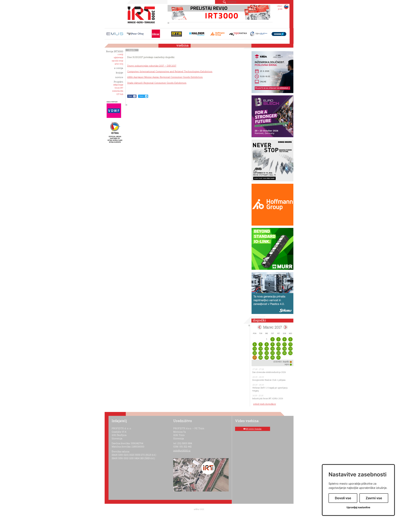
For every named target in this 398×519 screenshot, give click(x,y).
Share (130, 96)
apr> (285, 327)
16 (272, 349)
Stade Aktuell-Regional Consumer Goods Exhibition (156, 82)
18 (284, 349)
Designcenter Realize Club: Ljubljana (268, 380)
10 (278, 344)
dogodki (132, 50)
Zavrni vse (374, 498)
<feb (259, 327)
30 (272, 357)
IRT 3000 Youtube (253, 428)
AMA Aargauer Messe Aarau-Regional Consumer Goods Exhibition (165, 77)
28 (260, 357)
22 (266, 353)
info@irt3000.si (181, 450)
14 (260, 349)
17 (278, 349)
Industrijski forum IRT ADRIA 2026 (267, 398)
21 (260, 353)
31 (278, 357)
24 (278, 353)
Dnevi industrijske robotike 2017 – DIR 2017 (151, 65)
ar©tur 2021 (199, 509)
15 (266, 349)
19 (290, 349)
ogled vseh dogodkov (264, 403)
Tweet (141, 96)
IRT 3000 (140, 15)
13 (254, 349)
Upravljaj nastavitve (358, 507)
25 (284, 353)
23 (272, 353)
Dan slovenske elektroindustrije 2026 (269, 372)
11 (284, 344)
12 (290, 344)
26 (290, 353)
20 (254, 353)
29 (266, 357)
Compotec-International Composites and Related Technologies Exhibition (169, 71)
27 (254, 357)
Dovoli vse (343, 498)
